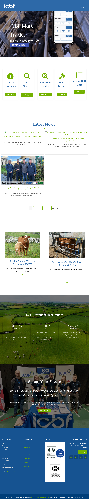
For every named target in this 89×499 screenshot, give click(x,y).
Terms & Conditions (29, 455)
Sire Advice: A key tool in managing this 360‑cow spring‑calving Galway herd (67, 140)
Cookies (26, 463)
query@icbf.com (10, 471)
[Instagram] (81, 457)
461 (53, 208)
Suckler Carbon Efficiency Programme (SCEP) (22, 263)
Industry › (80, 2)
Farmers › (69, 2)
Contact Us (27, 466)
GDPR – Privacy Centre (30, 459)
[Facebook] (71, 457)
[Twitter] (76, 457)
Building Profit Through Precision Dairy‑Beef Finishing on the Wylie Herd (22, 189)
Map (3, 454)
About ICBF (27, 447)
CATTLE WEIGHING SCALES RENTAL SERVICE (66, 263)
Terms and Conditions (36, 497)
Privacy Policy (45, 497)
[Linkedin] (85, 457)
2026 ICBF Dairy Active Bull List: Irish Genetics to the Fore (22, 138)
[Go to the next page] (57, 208)
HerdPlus (26, 443)
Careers (26, 451)
